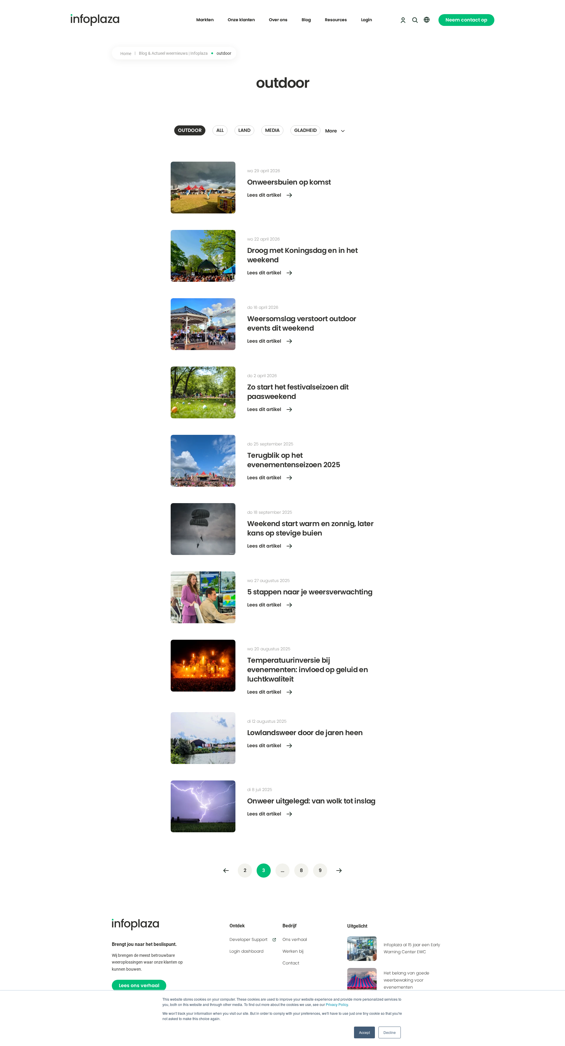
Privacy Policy (337, 1004)
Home (125, 53)
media (272, 130)
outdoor (190, 130)
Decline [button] (389, 1032)
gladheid (305, 130)
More (331, 130)
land (244, 130)
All (220, 130)
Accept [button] (364, 1032)
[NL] (426, 19)
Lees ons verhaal (139, 985)
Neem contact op (466, 19)
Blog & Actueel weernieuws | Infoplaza (173, 53)
